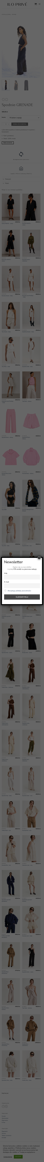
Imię (5, 573)
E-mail (6, 582)
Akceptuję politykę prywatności (19, 591)
